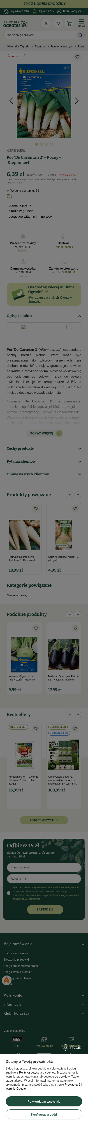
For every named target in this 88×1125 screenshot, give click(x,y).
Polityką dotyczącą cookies (37, 1072)
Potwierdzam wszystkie (44, 1101)
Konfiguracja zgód (44, 1114)
